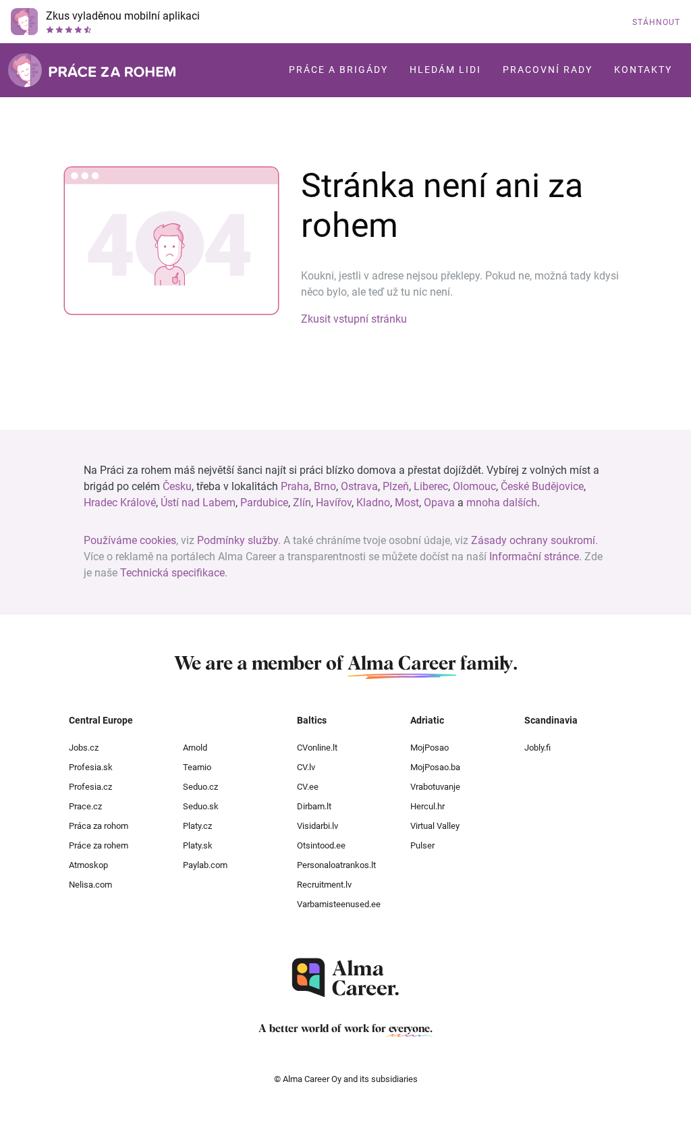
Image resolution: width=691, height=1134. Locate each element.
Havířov (334, 502)
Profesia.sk (91, 767)
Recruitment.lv (324, 885)
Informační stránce (534, 556)
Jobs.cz (84, 747)
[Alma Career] (345, 978)
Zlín (302, 502)
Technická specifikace (172, 572)
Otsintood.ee (321, 845)
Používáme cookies (130, 540)
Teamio (197, 767)
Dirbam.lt (314, 806)
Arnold (195, 747)
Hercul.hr (427, 806)
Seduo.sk (201, 806)
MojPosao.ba (435, 767)
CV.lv (306, 767)
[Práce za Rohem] (91, 70)
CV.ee (308, 787)
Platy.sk (198, 845)
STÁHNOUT (656, 22)
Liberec (431, 486)
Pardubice (264, 502)
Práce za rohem (98, 845)
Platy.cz (197, 826)
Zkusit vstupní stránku (354, 319)
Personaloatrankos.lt (336, 865)
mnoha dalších (501, 502)
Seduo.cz (200, 787)
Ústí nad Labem (198, 502)
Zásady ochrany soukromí (533, 540)
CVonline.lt (317, 747)
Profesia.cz (90, 787)
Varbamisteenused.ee (339, 904)
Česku (177, 486)
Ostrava (359, 486)
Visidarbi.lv (317, 826)
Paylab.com (205, 865)
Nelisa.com (90, 885)
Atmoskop (88, 865)
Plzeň (396, 486)
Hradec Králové (120, 502)
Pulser (422, 845)
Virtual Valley (435, 826)
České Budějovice (542, 486)
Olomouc (474, 486)
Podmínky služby (237, 540)
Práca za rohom (98, 826)
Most (407, 502)
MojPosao (429, 747)
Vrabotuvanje (435, 787)
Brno (325, 486)
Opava (439, 502)
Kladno (373, 502)
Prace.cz (85, 806)
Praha (295, 486)
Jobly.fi (537, 747)
